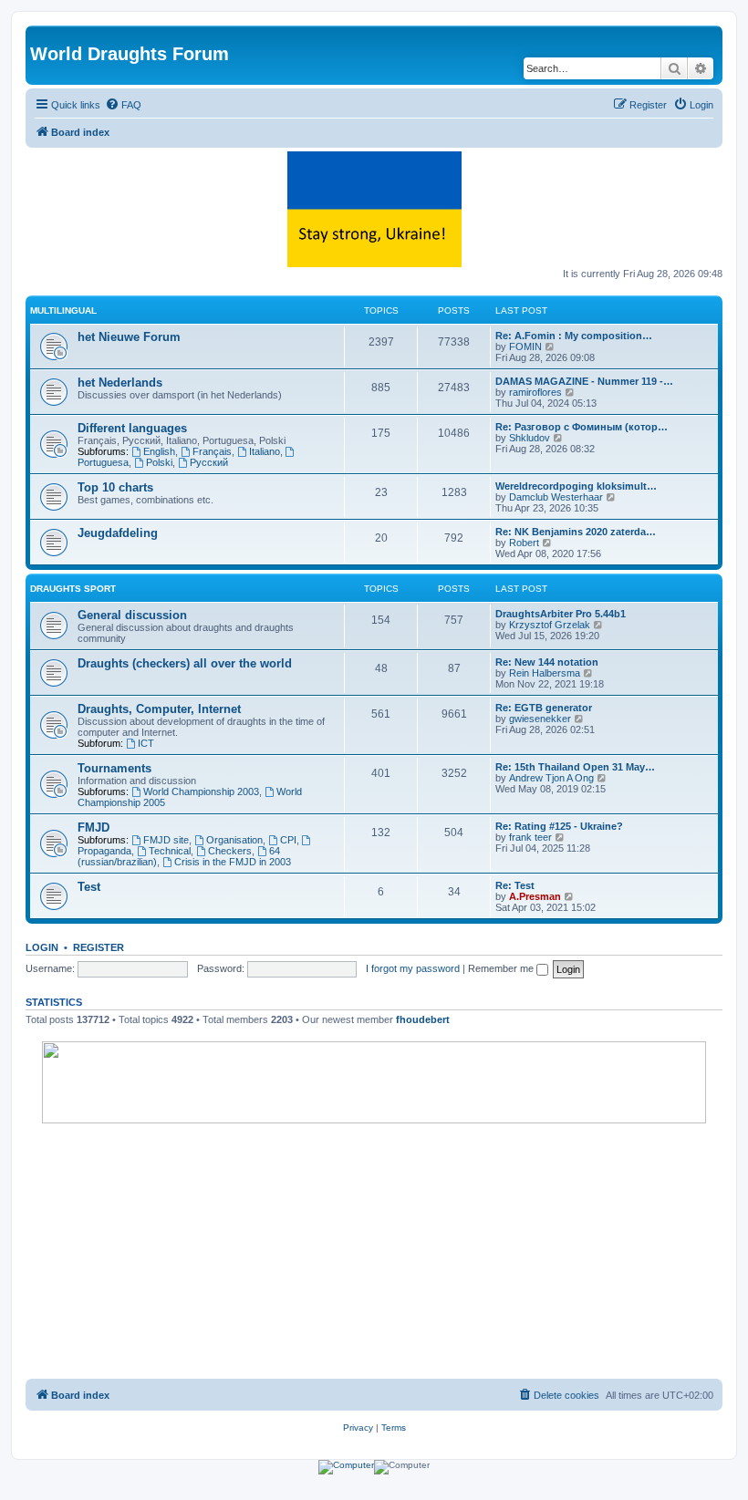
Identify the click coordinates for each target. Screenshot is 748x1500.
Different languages (132, 428)
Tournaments (114, 768)
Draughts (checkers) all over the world (185, 663)
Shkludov (529, 437)
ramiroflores (535, 392)
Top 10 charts (115, 487)
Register (98, 947)
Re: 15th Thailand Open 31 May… (575, 766)
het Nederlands (120, 382)
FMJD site (166, 839)
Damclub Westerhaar (556, 496)
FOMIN (525, 346)
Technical (170, 850)
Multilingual (63, 310)
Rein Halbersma (544, 672)
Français (212, 451)
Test (89, 887)
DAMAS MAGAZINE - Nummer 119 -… (584, 381)
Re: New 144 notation (546, 662)
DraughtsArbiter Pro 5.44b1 (560, 613)
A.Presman (535, 896)
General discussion (132, 615)
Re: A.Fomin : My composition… (573, 335)
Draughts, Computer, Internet (159, 709)
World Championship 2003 (201, 791)
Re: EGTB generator (543, 707)
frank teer (530, 837)
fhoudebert (423, 1019)
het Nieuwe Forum (129, 337)
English (159, 451)
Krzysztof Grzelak (549, 624)
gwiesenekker (540, 718)
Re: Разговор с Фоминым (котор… (581, 426)
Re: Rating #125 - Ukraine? (559, 826)
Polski (159, 462)
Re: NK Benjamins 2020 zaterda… (575, 531)
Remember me (502, 968)
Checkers (230, 850)
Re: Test (515, 885)
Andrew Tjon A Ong (551, 777)
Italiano (264, 451)
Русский (209, 462)
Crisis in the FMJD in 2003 (232, 861)
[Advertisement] (374, 1251)
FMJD (93, 827)
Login (42, 947)
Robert (524, 542)
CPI (288, 839)
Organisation (234, 839)
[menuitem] (123, 105)
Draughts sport (73, 589)
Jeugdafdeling (118, 533)
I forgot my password (413, 968)
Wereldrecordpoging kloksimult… (576, 486)
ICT (146, 743)
